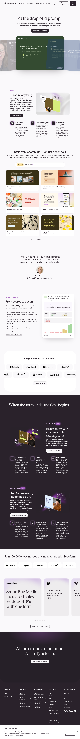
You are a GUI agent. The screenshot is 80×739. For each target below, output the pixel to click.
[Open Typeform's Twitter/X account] (67, 711)
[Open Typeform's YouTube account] (72, 711)
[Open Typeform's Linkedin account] (75, 711)
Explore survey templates (14, 334)
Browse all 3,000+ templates (40, 240)
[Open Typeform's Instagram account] (70, 711)
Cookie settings (70, 735)
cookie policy (19, 735)
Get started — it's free (40, 30)
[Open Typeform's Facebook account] (65, 711)
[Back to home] (10, 3)
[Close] (77, 731)
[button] (22, 3)
